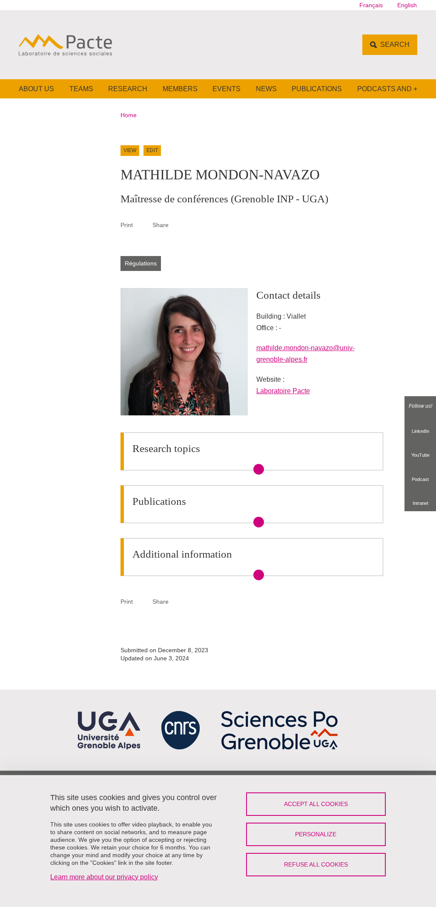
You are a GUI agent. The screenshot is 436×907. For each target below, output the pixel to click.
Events (226, 88)
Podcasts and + (387, 88)
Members (180, 88)
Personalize (315, 834)
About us (36, 88)
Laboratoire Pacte (283, 390)
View (129, 150)
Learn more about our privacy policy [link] (104, 877)
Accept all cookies (316, 803)
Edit (152, 150)
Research (127, 88)
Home (128, 115)
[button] (178, 224)
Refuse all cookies (316, 864)
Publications (317, 88)
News (266, 88)
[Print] (143, 225)
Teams (81, 88)
